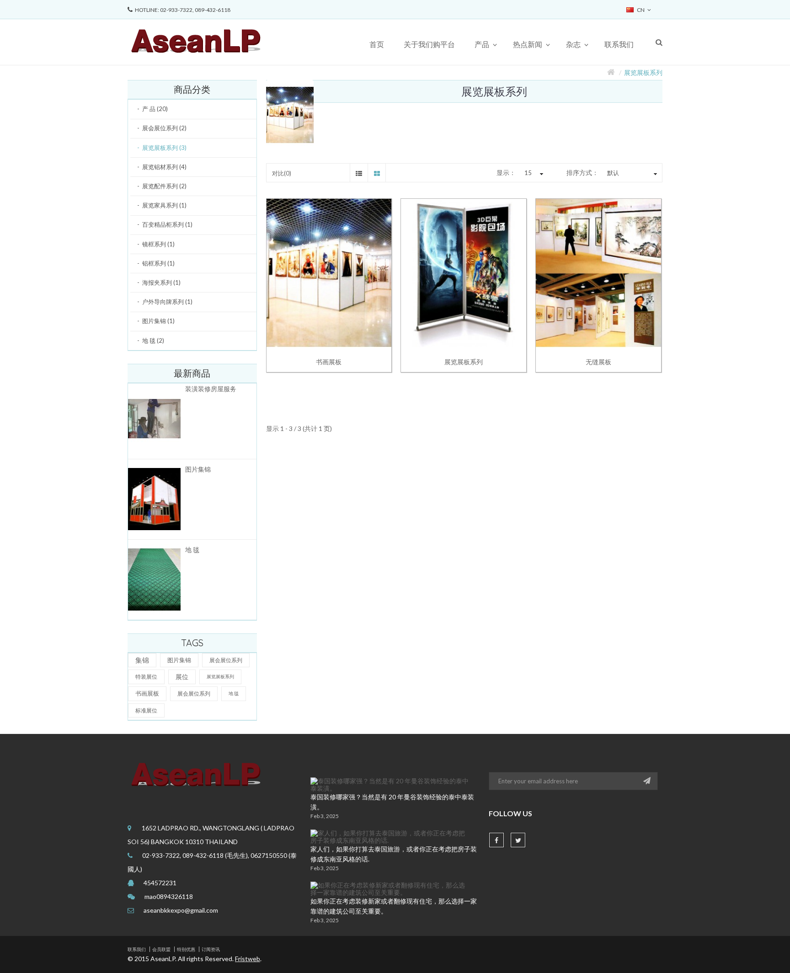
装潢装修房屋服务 (210, 389)
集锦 (142, 660)
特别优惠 (186, 949)
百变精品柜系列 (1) (167, 224)
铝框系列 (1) (158, 263)
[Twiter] (518, 840)
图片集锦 (198, 469)
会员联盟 (161, 949)
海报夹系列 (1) (161, 282)
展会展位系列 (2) (164, 128)
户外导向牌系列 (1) (167, 301)
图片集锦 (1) (158, 320)
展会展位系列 (225, 660)
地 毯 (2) (153, 340)
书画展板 (147, 693)
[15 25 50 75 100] (532, 173)
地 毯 (192, 549)
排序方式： (582, 172)
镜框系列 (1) (158, 244)
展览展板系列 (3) (164, 147)
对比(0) (281, 173)
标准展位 (146, 710)
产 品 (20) (155, 108)
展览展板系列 (643, 72)
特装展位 (146, 676)
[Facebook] (496, 840)
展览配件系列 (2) (164, 186)
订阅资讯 (211, 949)
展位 (182, 677)
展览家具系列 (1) (164, 205)
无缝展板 (598, 362)
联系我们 (137, 949)
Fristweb (247, 958)
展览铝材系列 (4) (164, 166)
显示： (506, 172)
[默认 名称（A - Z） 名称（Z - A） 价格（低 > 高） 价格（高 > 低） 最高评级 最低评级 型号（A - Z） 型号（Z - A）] (631, 173)
